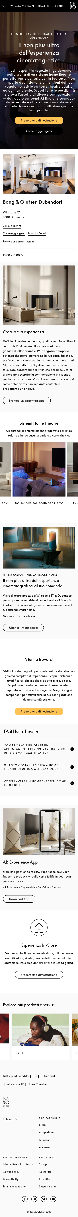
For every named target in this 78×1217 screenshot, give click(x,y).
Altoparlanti (57, 1132)
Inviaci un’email (37, 233)
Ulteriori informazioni (26, 628)
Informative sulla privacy (21, 1164)
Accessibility (21, 1179)
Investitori (57, 1179)
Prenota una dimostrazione (42, 121)
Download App (22, 899)
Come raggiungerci (44, 131)
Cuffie (56, 1125)
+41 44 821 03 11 (12, 226)
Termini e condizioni (21, 1186)
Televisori (57, 1139)
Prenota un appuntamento (30, 401)
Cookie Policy (21, 1171)
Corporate (57, 1171)
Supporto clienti (57, 1186)
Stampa (57, 1164)
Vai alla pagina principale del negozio (37, 6)
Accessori (57, 1147)
